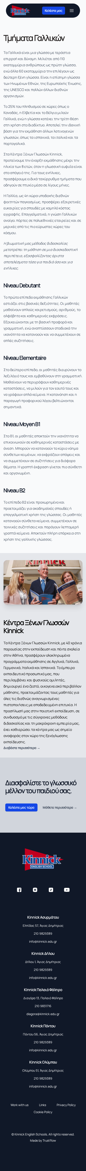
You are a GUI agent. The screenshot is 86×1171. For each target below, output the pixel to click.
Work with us (19, 1105)
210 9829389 (43, 933)
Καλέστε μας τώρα (21, 807)
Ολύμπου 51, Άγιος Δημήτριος (43, 1070)
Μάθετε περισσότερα (60, 807)
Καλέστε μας (53, 10)
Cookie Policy (43, 1112)
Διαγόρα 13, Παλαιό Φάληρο (43, 998)
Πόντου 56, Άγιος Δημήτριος (43, 1034)
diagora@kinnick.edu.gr (43, 1014)
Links (42, 1105)
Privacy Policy (66, 1105)
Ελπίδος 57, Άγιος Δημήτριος (43, 925)
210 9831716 (43, 1006)
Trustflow (49, 1140)
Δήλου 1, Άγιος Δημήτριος (43, 962)
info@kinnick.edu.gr (43, 941)
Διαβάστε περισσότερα (22, 748)
